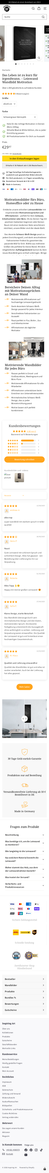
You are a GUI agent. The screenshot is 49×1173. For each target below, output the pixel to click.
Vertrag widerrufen (10, 1117)
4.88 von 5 (31, 431)
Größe (5, 98)
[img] (10, 506)
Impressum (7, 1082)
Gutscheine (7, 1040)
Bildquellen (7, 1105)
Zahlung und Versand (11, 1093)
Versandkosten (16, 153)
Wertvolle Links (8, 1048)
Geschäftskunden (9, 1044)
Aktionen (6, 1132)
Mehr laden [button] (24, 687)
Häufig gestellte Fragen (12, 1063)
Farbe (5, 111)
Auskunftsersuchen (10, 1101)
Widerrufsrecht (8, 1097)
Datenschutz (7, 1090)
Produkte (6, 1036)
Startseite (6, 70)
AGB (4, 1086)
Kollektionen (7, 1032)
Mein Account (8, 1071)
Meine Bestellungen (10, 1059)
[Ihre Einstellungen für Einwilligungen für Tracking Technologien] (44, 1169)
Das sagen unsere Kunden (13, 1128)
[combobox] (24, 17)
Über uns (6, 1028)
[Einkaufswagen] (39, 8)
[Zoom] (39, 57)
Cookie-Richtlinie (9, 1113)
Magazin (6, 1136)
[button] (8, 93)
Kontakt (5, 1067)
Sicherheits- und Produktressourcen (17, 1109)
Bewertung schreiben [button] (24, 459)
